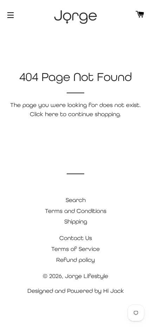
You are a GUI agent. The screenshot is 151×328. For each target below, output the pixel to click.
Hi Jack (113, 290)
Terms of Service (75, 248)
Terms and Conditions (75, 210)
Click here (44, 114)
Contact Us (75, 237)
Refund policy (75, 259)
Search (76, 199)
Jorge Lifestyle (86, 275)
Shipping (75, 221)
